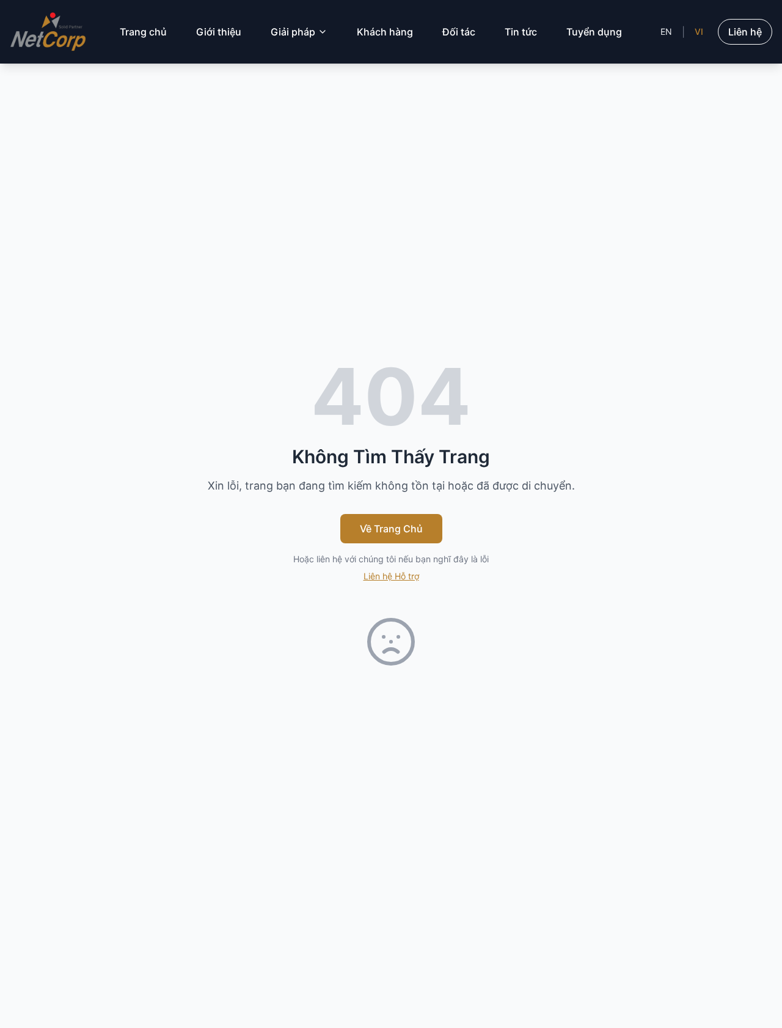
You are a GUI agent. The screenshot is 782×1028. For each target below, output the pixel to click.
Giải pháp (293, 32)
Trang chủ (143, 32)
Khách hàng (385, 32)
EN (666, 31)
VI (699, 31)
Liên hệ (745, 32)
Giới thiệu (218, 32)
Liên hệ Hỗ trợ (391, 576)
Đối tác (458, 32)
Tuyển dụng (594, 32)
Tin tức (521, 32)
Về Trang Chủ (391, 529)
